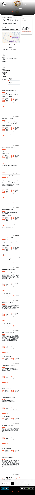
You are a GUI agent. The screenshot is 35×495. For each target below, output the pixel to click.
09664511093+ (5, 67)
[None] (28, 22)
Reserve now (26, 31)
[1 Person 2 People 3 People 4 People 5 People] (26, 20)
